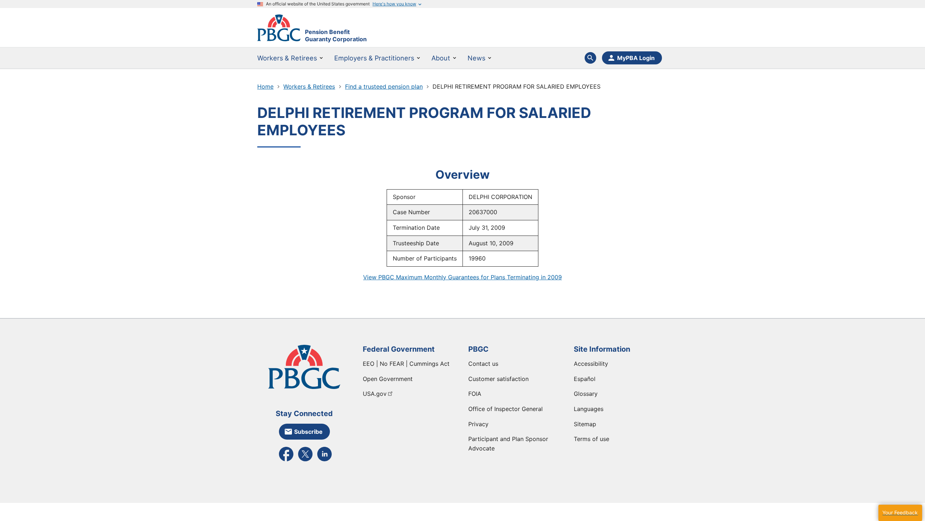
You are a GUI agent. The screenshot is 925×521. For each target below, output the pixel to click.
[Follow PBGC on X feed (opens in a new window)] (305, 460)
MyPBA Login (636, 58)
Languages (588, 408)
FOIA (474, 393)
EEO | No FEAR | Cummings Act (406, 363)
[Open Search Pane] (590, 58)
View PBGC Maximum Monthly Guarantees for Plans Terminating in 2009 (462, 277)
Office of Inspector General (505, 408)
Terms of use (591, 438)
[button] (900, 513)
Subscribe (308, 431)
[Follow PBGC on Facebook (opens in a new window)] (286, 460)
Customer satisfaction (498, 378)
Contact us (483, 363)
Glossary (586, 393)
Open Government (388, 378)
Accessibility (591, 363)
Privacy (478, 424)
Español (584, 378)
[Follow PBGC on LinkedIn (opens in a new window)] (324, 460)
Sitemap (585, 424)
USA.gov (375, 393)
